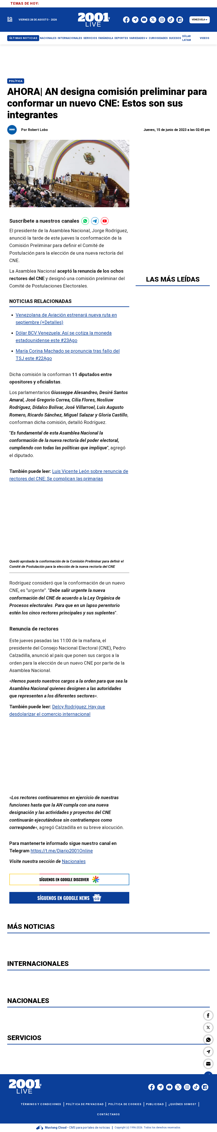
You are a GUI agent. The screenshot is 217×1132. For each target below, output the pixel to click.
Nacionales (74, 861)
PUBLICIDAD (155, 1104)
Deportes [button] (121, 38)
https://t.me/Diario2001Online (62, 851)
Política (15, 81)
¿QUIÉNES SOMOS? (182, 1104)
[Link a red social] (151, 1087)
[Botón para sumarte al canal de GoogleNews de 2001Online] (69, 898)
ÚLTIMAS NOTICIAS (23, 38)
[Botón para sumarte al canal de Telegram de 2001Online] (95, 221)
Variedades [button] (137, 38)
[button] (208, 1015)
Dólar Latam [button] (186, 38)
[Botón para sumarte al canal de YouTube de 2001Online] (104, 221)
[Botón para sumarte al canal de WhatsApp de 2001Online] (85, 221)
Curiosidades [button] (158, 38)
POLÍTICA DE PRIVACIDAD (85, 1104)
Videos (204, 38)
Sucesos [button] (175, 38)
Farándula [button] (105, 38)
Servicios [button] (90, 38)
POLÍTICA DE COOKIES (124, 1104)
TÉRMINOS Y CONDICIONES (41, 1104)
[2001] (94, 20)
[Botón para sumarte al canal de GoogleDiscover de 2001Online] (69, 879)
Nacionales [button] (48, 38)
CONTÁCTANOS (108, 1114)
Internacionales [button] (70, 38)
